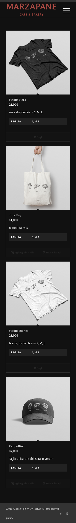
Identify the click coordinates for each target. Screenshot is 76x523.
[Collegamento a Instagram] (67, 513)
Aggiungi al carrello (24, 252)
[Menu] (64, 10)
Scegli (39, 137)
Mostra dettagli (53, 252)
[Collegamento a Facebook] (61, 513)
